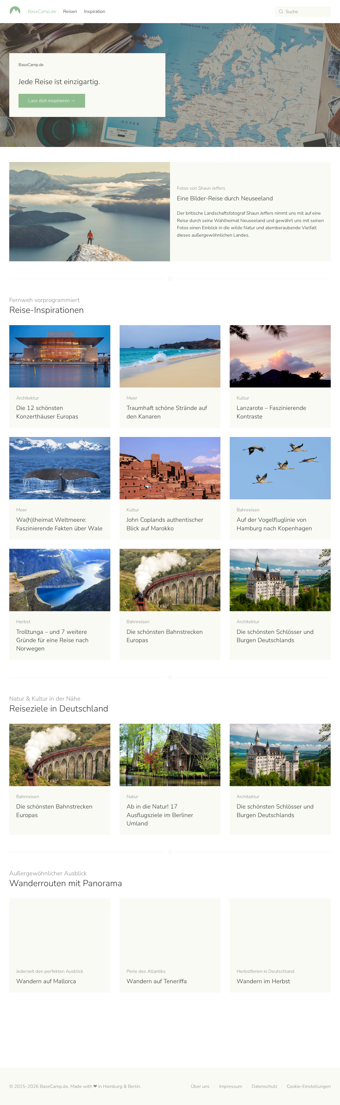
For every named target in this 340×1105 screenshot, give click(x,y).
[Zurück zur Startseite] (15, 11)
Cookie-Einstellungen (309, 1086)
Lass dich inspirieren (49, 101)
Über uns (200, 1086)
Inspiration (94, 11)
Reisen (70, 11)
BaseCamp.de (42, 11)
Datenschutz (264, 1086)
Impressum (230, 1086)
